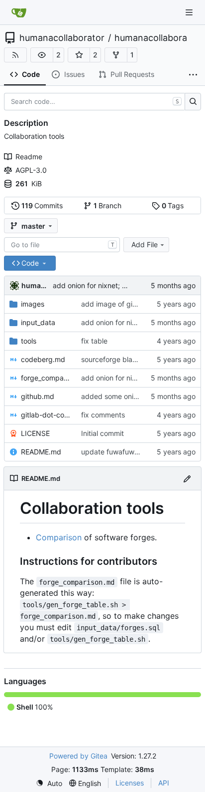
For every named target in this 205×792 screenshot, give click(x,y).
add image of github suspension (133, 304)
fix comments (103, 414)
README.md (41, 451)
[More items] (193, 74)
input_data (38, 322)
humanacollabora (150, 38)
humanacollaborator (61, 38)
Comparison (59, 537)
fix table (94, 341)
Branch (108, 205)
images (32, 304)
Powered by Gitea (78, 756)
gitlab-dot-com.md (46, 414)
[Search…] (193, 102)
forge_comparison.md (46, 378)
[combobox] (62, 244)
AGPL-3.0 (31, 170)
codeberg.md (43, 359)
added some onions (113, 396)
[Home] (19, 12)
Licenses (129, 783)
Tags (173, 205)
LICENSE (35, 433)
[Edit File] (187, 478)
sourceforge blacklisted (119, 359)
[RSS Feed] (15, 54)
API (163, 783)
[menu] (49, 783)
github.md (37, 396)
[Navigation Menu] (190, 12)
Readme (28, 156)
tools (28, 341)
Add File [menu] (144, 244)
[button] (41, 54)
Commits (42, 205)
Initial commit (102, 433)
